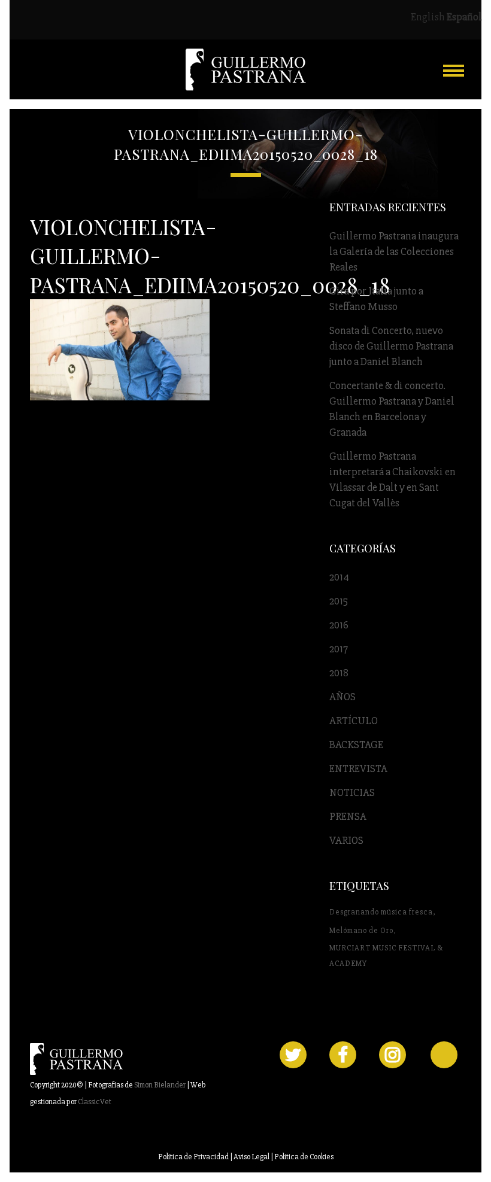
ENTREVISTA (358, 768)
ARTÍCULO (353, 720)
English (428, 16)
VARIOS (346, 840)
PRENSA (347, 816)
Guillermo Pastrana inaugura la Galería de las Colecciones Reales (394, 251)
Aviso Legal (251, 1157)
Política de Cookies (304, 1157)
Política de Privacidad (193, 1157)
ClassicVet (94, 1102)
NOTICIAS (352, 792)
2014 (339, 577)
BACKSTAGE (356, 744)
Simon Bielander (160, 1085)
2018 (338, 672)
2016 (338, 624)
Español (464, 16)
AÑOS (342, 696)
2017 (338, 648)
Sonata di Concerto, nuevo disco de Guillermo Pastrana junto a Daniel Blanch (391, 346)
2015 (338, 600)
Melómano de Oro (361, 930)
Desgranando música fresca (381, 912)
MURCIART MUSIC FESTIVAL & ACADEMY (386, 955)
